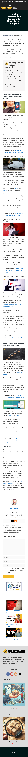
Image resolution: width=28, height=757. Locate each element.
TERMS (6, 750)
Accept (4, 7)
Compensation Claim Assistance (14, 707)
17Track (10, 415)
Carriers (13, 525)
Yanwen (16, 188)
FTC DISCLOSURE (13, 750)
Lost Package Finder (14, 741)
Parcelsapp (18, 415)
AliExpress (7, 525)
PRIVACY (21, 750)
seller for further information (11, 435)
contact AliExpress (13, 433)
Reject (9, 7)
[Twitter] (12, 521)
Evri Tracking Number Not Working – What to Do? (14, 337)
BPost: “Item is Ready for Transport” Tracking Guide (14, 440)
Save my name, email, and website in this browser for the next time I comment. (14, 570)
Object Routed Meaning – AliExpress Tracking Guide (14, 270)
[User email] (15, 521)
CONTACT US (14, 752)
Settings (14, 7)
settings (10, 5)
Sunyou (5, 190)
